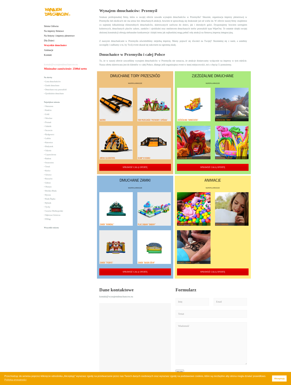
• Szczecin (48, 130)
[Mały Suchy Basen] (194, 209)
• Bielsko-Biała (50, 191)
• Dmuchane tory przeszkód (55, 89)
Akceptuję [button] (279, 378)
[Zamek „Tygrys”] (116, 247)
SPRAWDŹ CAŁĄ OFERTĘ (135, 167)
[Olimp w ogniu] (154, 142)
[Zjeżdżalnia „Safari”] (232, 142)
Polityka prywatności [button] (15, 379)
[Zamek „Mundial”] (116, 209)
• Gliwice (48, 175)
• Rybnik (47, 203)
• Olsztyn (48, 187)
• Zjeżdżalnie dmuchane (54, 93)
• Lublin (47, 138)
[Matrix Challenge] (116, 104)
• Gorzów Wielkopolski (53, 211)
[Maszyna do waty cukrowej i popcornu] (232, 209)
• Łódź (46, 114)
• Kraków (48, 110)
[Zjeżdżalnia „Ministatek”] (194, 104)
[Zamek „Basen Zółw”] (154, 247)
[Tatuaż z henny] (194, 247)
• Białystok (48, 146)
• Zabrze (47, 183)
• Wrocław (48, 118)
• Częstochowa (50, 154)
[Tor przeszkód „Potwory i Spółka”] (154, 104)
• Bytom (47, 195)
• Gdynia (47, 150)
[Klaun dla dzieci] (232, 247)
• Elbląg (47, 219)
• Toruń (47, 166)
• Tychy (47, 207)
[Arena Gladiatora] (116, 142)
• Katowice (48, 142)
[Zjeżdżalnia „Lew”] (194, 142)
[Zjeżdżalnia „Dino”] (232, 104)
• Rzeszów (48, 178)
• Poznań (47, 122)
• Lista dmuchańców (52, 81)
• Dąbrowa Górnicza (52, 215)
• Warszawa (48, 106)
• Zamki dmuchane (51, 85)
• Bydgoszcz (49, 134)
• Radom (47, 158)
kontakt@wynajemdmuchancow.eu (116, 296)
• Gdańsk (47, 126)
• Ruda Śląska (49, 199)
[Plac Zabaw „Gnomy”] (154, 209)
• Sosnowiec (49, 162)
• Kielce (47, 170)
